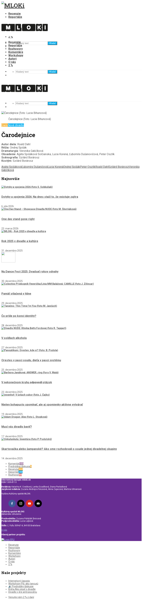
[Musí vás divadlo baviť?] (24, 416)
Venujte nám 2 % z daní (21, 597)
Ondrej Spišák (71, 167)
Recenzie (14, 13)
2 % (10, 65)
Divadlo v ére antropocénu (22, 592)
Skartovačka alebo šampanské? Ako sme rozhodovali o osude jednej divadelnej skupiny (59, 449)
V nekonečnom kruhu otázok (26, 382)
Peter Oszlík (87, 167)
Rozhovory (15, 48)
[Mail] (38, 503)
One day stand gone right (18, 219)
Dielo (4, 125)
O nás (12, 62)
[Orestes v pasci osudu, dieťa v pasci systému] (29, 350)
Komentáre (15, 52)
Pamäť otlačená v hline (16, 293)
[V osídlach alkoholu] (33, 328)
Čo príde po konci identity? (18, 316)
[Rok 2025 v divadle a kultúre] (23, 231)
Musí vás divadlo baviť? (16, 426)
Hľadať (52, 43)
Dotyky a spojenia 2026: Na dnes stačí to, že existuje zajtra (39, 196)
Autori (12, 58)
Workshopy (15, 55)
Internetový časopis (19, 580)
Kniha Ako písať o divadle (22, 589)
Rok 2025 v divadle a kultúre (19, 241)
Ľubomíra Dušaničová (35, 167)
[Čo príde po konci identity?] (29, 305)
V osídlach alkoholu (14, 338)
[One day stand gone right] (39, 209)
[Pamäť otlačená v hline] (47, 283)
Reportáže (15, 17)
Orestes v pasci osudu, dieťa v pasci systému (31, 360)
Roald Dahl (101, 167)
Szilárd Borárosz (118, 167)
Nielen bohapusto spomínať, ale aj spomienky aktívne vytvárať (42, 404)
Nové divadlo (16, 125)
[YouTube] (29, 503)
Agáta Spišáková (11, 167)
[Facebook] (12, 503)
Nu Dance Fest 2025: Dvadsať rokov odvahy (29, 271)
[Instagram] (20, 503)
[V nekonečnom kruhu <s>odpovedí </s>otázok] (30, 372)
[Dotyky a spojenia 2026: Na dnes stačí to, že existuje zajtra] (27, 187)
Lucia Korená (55, 167)
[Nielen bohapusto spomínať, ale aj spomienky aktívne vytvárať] (25, 394)
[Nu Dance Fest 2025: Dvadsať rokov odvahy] (8, 261)
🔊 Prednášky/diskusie (20, 586)
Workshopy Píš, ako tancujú (23, 583)
